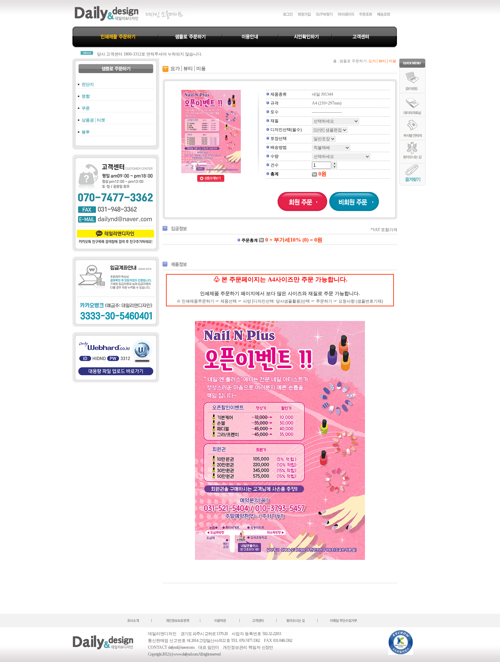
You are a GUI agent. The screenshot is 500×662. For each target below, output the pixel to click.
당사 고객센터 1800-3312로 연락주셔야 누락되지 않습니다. (149, 54)
